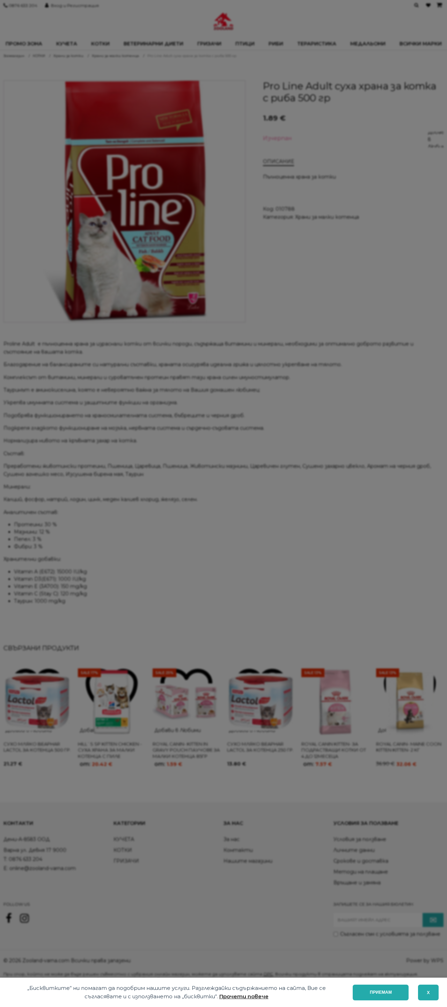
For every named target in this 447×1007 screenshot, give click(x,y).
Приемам (381, 992)
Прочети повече (244, 996)
